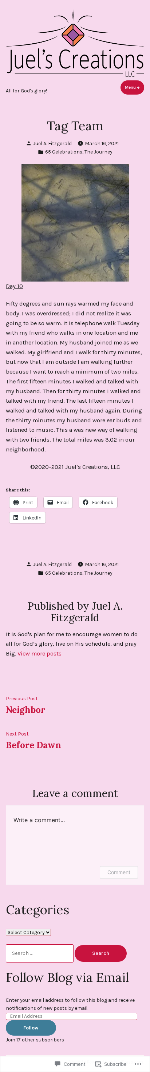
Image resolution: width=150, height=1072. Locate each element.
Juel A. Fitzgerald (52, 143)
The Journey (98, 152)
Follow (31, 1028)
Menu (134, 87)
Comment (118, 872)
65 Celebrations (63, 152)
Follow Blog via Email (67, 977)
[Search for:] (40, 953)
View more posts (39, 653)
